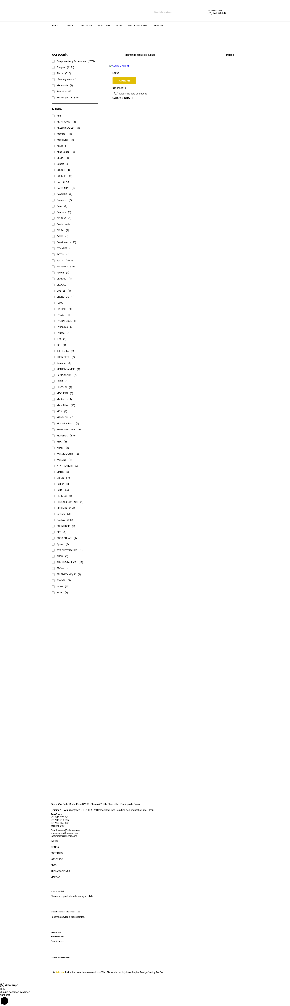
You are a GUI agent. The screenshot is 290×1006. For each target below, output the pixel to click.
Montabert (66, 435)
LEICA (62, 381)
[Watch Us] (63, 965)
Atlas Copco (66, 151)
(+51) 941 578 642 (216, 13)
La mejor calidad (57, 891)
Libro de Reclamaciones (60, 957)
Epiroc (65, 260)
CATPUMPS (66, 188)
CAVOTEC (64, 194)
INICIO (54, 841)
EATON (63, 254)
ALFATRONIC (66, 121)
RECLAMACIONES (60, 871)
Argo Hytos (65, 139)
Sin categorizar (68, 97)
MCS (62, 411)
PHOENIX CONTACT (70, 502)
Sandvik (65, 520)
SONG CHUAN (67, 538)
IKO (61, 345)
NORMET (64, 459)
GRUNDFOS (65, 296)
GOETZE (64, 290)
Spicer (63, 544)
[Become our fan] (56, 965)
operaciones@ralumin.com (64, 833)
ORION (64, 477)
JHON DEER (66, 357)
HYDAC (63, 314)
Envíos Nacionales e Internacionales (65, 912)
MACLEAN (65, 393)
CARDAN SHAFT (122, 98)
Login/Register (235, 12)
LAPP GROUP (67, 375)
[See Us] (71, 965)
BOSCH (63, 170)
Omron (63, 471)
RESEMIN (66, 508)
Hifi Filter (64, 308)
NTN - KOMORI (67, 465)
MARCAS (55, 877)
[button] (145, 999)
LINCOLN (64, 387)
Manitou (64, 399)
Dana (62, 206)
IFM (61, 339)
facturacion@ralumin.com (64, 836)
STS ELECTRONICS (69, 550)
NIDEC (63, 447)
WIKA (62, 592)
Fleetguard (66, 266)
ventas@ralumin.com (69, 830)
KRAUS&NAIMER (68, 369)
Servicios (64, 91)
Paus (63, 490)
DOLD (62, 236)
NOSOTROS (57, 859)
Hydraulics (65, 327)
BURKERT (64, 176)
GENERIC (64, 278)
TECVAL (63, 568)
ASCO (62, 145)
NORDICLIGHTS (68, 453)
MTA (62, 441)
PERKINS (64, 496)
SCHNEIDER (66, 526)
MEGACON (65, 417)
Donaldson (66, 242)
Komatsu (64, 363)
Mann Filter (66, 405)
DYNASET (64, 248)
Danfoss (64, 212)
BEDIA (63, 157)
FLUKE (63, 272)
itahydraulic (65, 351)
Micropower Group (69, 429)
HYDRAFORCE (67, 320)
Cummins (64, 200)
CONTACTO (57, 853)
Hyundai (63, 333)
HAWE (62, 302)
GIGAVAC (64, 284)
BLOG (53, 865)
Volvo (63, 586)
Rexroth (64, 514)
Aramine (64, 133)
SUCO (62, 556)
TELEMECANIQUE (69, 574)
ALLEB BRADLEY (68, 127)
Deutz (63, 224)
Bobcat (63, 164)
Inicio (5, 38)
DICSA (63, 230)
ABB (61, 115)
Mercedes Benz (68, 423)
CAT (63, 182)
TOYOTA (64, 580)
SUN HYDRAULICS (70, 562)
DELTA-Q (64, 218)
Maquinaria (65, 85)
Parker (63, 483)
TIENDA (55, 847)
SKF (61, 532)
